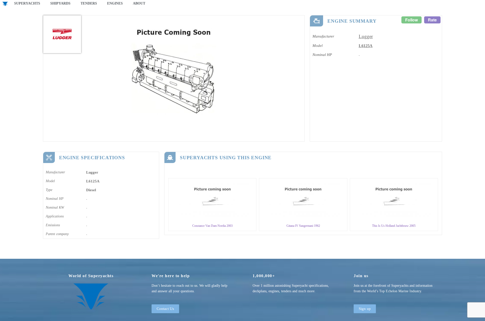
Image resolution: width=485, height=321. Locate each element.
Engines (115, 3)
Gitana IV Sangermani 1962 (303, 226)
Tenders (89, 3)
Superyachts (27, 3)
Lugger (366, 36)
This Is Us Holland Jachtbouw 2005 (394, 226)
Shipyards (60, 3)
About (139, 3)
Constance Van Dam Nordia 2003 (212, 226)
